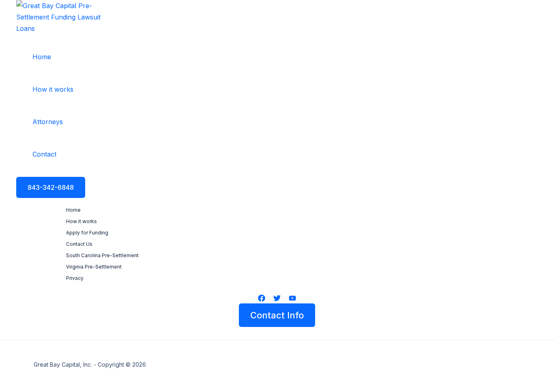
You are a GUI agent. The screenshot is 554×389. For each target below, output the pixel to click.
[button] (50, 187)
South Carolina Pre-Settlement (102, 255)
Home (73, 210)
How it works (81, 221)
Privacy (75, 278)
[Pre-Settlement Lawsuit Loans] (65, 28)
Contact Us (79, 244)
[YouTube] (292, 299)
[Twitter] (277, 299)
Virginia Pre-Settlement (94, 267)
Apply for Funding (87, 233)
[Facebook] (261, 299)
